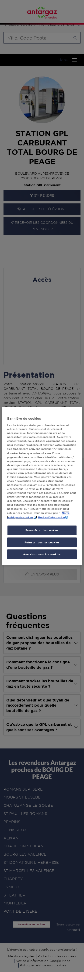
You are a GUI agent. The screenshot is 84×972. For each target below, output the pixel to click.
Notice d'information (51, 517)
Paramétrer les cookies (42, 529)
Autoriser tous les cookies (42, 554)
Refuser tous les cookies (42, 542)
